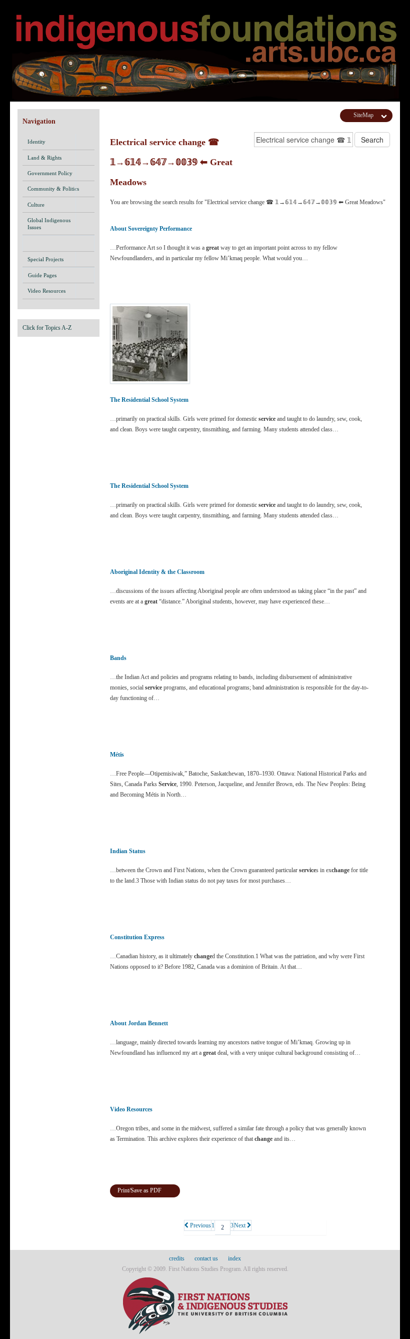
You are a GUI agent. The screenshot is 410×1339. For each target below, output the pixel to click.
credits (176, 1258)
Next (240, 1225)
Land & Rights (45, 158)
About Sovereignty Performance (151, 228)
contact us (206, 1258)
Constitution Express (137, 937)
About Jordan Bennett (139, 1023)
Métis (117, 754)
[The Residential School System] (240, 344)
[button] (85, 141)
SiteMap (364, 115)
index (234, 1258)
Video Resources (47, 291)
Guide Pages (42, 275)
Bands (118, 657)
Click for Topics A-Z (47, 327)
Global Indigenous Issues (49, 223)
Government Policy (50, 173)
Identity (37, 142)
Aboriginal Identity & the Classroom (157, 571)
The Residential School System (149, 399)
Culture (36, 205)
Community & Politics (53, 189)
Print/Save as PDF (140, 1190)
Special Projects (46, 259)
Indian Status (128, 851)
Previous (199, 1225)
